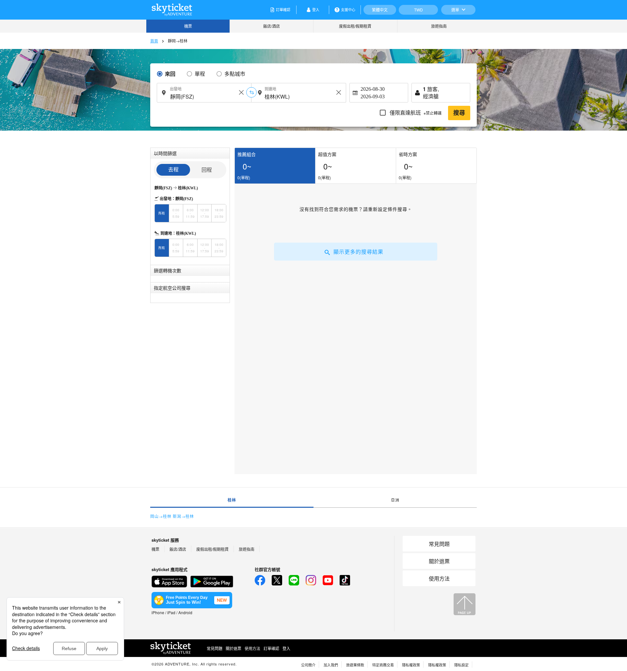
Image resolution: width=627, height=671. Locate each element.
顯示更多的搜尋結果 (358, 251)
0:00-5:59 (175, 213)
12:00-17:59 (204, 213)
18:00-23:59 (219, 213)
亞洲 (395, 500)
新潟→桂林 (183, 516)
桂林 (232, 500)
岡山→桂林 (160, 516)
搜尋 (459, 113)
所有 (161, 213)
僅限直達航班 (415, 112)
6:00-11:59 (190, 213)
